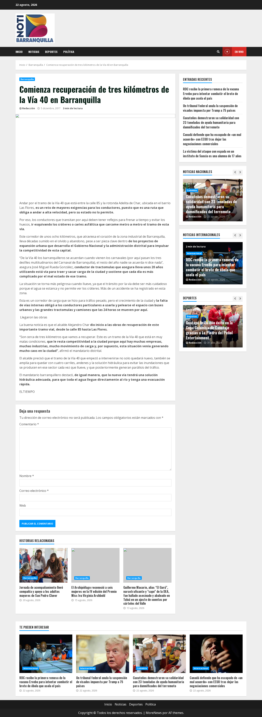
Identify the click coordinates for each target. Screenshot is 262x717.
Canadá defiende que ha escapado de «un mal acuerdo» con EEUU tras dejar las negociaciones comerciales (212, 139)
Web (22, 505)
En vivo (239, 52)
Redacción (28, 108)
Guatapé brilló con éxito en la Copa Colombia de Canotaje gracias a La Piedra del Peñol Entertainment (209, 330)
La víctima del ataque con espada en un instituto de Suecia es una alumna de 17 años (212, 153)
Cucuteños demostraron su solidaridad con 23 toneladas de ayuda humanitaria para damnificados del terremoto (211, 122)
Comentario (29, 424)
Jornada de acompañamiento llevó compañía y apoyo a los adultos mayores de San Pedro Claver (43, 565)
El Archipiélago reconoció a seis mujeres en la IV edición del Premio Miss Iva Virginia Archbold (95, 565)
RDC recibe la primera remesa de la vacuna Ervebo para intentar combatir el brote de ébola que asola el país (211, 94)
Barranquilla (27, 79)
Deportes (51, 52)
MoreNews (154, 713)
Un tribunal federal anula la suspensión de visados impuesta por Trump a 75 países (210, 108)
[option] (213, 200)
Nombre (26, 476)
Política (68, 52)
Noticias (33, 52)
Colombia (192, 190)
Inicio (19, 52)
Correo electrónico (34, 491)
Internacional (194, 253)
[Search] (218, 51)
